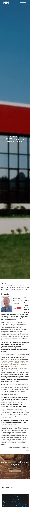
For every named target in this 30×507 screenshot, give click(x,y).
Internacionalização (18, 401)
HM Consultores (20, 289)
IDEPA (27, 450)
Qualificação (4, 403)
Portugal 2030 (12, 424)
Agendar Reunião (15, 471)
